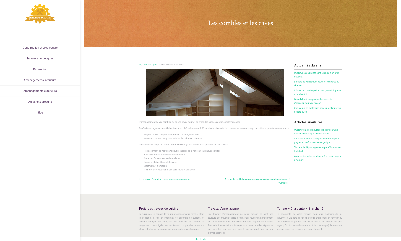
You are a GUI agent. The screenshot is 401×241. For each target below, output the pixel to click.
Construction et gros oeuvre (40, 47)
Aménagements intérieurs (40, 80)
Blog (40, 112)
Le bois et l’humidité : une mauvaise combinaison (166, 179)
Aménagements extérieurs (40, 91)
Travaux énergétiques (40, 58)
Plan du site (200, 239)
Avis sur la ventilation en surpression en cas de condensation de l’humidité (256, 181)
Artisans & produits (40, 101)
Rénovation (40, 69)
